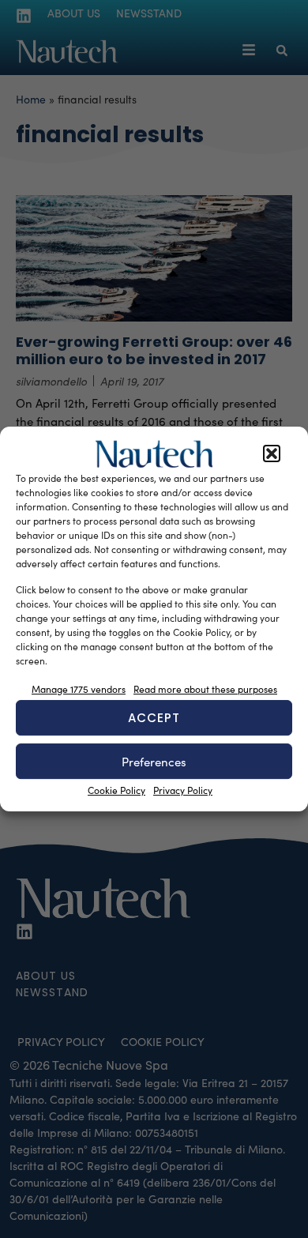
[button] (272, 454)
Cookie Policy (116, 790)
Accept (154, 717)
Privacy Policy (182, 790)
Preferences (154, 762)
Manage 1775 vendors (79, 689)
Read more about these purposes (205, 689)
